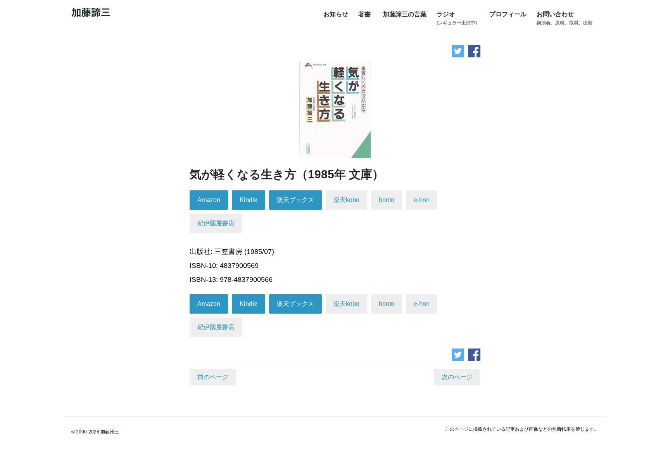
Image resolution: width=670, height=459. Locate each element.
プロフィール (508, 14)
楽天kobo (346, 200)
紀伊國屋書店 (216, 223)
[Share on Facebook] (474, 51)
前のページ (212, 377)
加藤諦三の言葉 (405, 14)
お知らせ (335, 14)
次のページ (457, 377)
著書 (364, 14)
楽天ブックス (295, 200)
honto (386, 200)
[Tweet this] (458, 51)
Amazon (208, 200)
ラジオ (457, 18)
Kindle (248, 200)
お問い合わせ (564, 18)
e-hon (422, 200)
